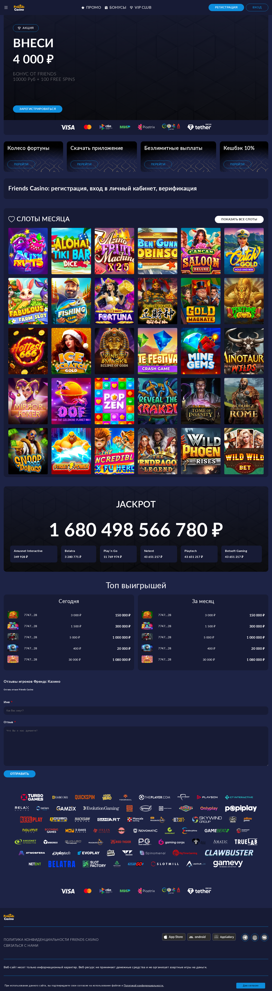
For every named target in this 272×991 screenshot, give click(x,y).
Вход (257, 7)
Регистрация (226, 7)
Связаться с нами (21, 945)
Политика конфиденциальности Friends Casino (51, 940)
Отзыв (8, 722)
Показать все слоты (239, 219)
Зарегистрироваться (37, 108)
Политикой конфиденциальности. (144, 985)
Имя (7, 702)
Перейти (21, 164)
